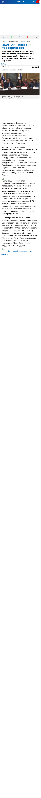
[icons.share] (38, 1)
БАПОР (5, 70)
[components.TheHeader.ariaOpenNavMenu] (6, 2)
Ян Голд (3, 64)
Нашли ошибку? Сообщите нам (20, 251)
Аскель (13, 70)
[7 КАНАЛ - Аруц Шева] (20, 2)
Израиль (10, 41)
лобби (20, 70)
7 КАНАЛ (4, 41)
